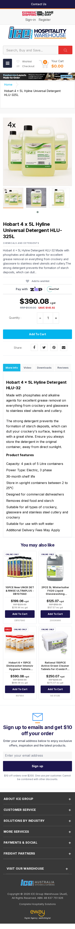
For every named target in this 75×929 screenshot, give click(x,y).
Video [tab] (27, 367)
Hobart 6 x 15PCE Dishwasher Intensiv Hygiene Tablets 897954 (19, 667)
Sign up (37, 766)
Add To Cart (37, 334)
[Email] (63, 347)
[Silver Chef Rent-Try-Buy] (53, 289)
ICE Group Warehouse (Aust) (49, 893)
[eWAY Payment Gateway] (37, 913)
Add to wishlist (40, 281)
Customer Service (20, 810)
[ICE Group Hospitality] (38, 32)
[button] (51, 64)
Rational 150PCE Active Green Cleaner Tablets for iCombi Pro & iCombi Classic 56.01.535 (55, 669)
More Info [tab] (12, 367)
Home (8, 84)
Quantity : (15, 317)
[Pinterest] (53, 347)
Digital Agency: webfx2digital (37, 918)
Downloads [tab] (44, 367)
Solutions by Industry (24, 821)
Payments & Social (20, 842)
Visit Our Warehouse (25, 868)
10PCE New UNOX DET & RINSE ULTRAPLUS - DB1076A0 (19, 590)
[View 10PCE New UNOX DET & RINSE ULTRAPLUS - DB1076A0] (19, 567)
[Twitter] (44, 347)
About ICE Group (18, 799)
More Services (16, 831)
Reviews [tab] (63, 367)
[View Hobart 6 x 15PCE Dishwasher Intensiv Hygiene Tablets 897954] (19, 642)
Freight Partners (19, 853)
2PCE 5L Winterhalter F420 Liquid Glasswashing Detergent (55, 592)
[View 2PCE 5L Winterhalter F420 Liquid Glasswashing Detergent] (55, 567)
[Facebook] (34, 347)
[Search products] (65, 50)
